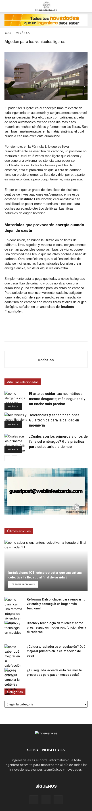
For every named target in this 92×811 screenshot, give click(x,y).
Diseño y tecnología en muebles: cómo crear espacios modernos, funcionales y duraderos (56, 627)
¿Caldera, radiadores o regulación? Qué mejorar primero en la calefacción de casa (56, 651)
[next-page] (14, 458)
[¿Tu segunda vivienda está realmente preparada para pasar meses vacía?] (13, 682)
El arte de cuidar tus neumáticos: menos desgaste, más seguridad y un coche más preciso (57, 399)
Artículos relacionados (22, 382)
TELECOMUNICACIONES (23, 584)
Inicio (7, 33)
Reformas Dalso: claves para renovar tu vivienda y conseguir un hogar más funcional (56, 604)
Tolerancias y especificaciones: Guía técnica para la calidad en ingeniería (54, 420)
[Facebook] (33, 799)
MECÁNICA (23, 33)
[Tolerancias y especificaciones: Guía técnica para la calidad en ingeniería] (15, 420)
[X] (58, 799)
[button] (7, 6)
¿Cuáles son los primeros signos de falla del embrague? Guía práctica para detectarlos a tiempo (58, 441)
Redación (46, 359)
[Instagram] (46, 799)
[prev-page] (7, 458)
